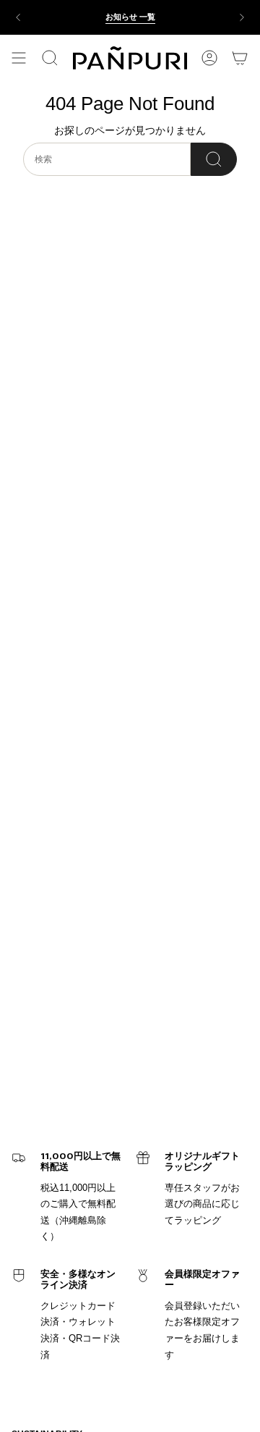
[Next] (241, 17)
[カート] (240, 58)
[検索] (214, 159)
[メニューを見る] (18, 58)
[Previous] (18, 17)
